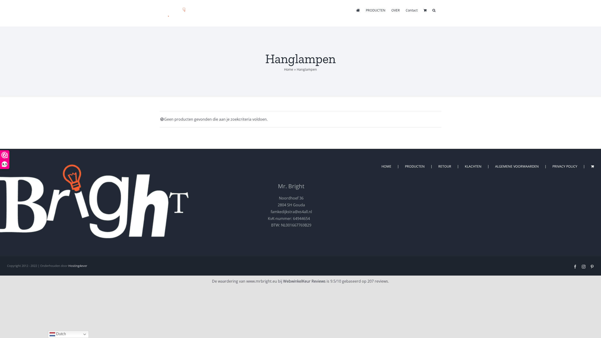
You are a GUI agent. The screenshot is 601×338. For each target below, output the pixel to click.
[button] (433, 10)
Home (288, 69)
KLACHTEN (473, 166)
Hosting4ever (77, 266)
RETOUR (444, 166)
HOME (386, 166)
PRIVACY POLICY (564, 166)
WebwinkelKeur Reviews (304, 281)
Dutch (60, 334)
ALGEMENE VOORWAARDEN (517, 166)
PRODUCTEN (415, 166)
